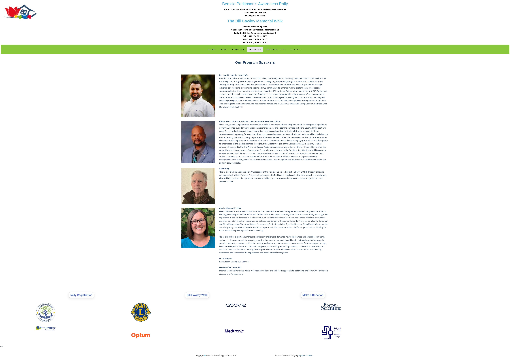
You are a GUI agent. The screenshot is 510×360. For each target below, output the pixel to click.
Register (238, 49)
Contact (296, 49)
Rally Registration (81, 295)
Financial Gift (275, 49)
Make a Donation (312, 295)
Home (212, 49)
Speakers (255, 49)
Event (224, 49)
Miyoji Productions (306, 355)
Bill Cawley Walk (197, 295)
